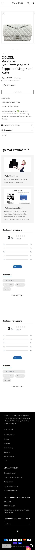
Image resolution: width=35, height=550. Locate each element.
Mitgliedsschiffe (9, 456)
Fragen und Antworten (11, 486)
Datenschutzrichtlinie (11, 490)
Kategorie (7, 443)
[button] (2, 3)
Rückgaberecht (8, 482)
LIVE (5, 461)
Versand (3, 80)
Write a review (17, 267)
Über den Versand (9, 473)
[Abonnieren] (29, 524)
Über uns (7, 452)
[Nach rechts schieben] (22, 49)
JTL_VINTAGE (14, 546)
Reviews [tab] (7, 274)
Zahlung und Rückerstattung (13, 477)
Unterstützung (8, 448)
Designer (6, 439)
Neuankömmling (9, 435)
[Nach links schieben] (13, 49)
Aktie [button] (5, 135)
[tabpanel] (17, 297)
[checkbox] (7, 289)
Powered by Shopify (22, 546)
